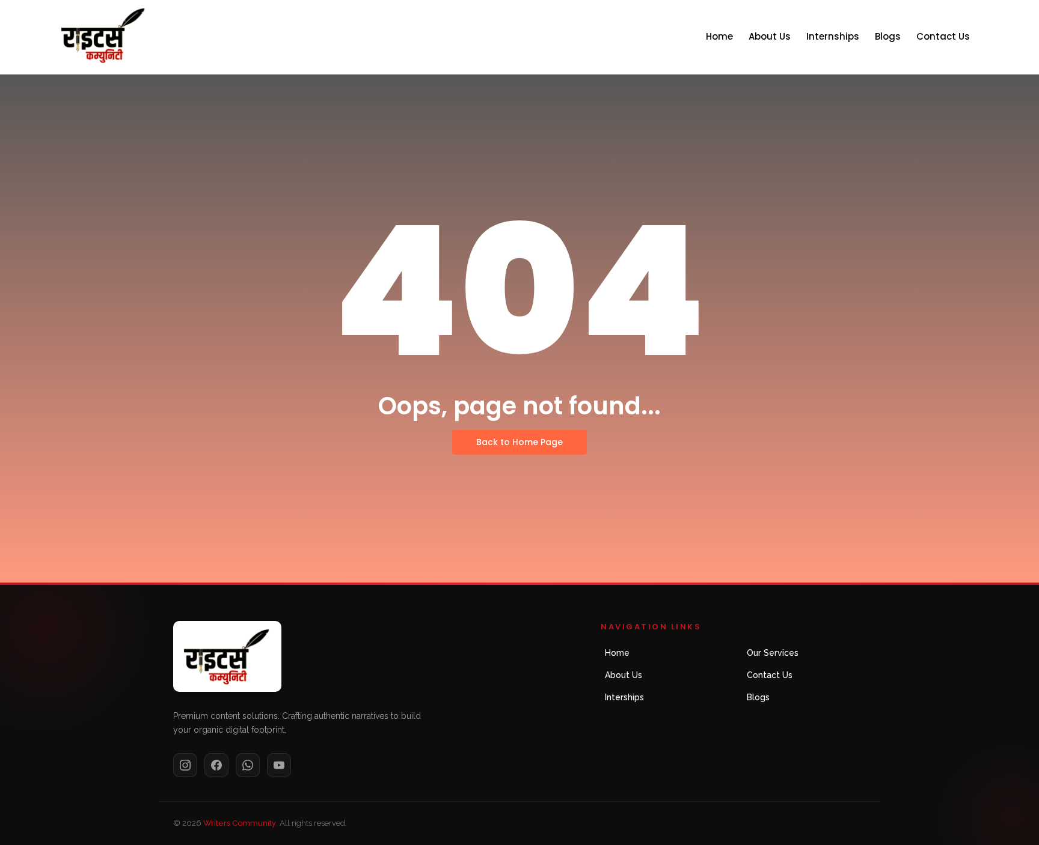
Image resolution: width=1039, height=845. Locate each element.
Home (719, 36)
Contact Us (943, 36)
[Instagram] (185, 765)
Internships (832, 36)
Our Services (772, 653)
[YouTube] (279, 765)
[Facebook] (216, 765)
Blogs (888, 36)
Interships (624, 697)
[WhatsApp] (248, 765)
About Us (770, 36)
